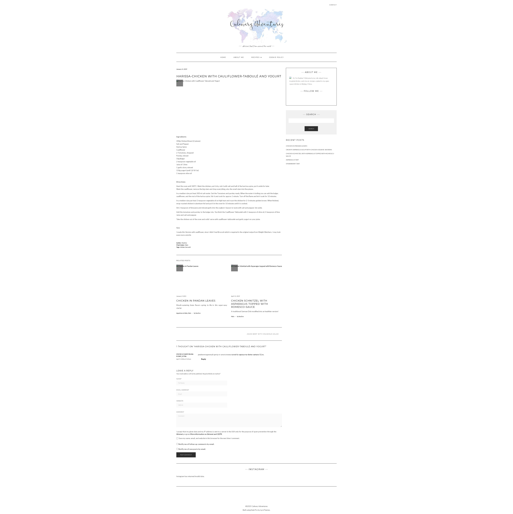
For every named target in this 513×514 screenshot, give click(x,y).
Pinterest (181, 6)
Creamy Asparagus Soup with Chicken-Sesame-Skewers (309, 150)
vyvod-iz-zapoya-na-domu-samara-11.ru (247, 354)
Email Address (182, 390)
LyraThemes (265, 510)
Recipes (255, 57)
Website (179, 401)
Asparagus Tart (292, 160)
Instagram (178, 6)
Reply (203, 359)
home (223, 57)
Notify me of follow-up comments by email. (196, 444)
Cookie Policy (276, 57)
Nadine (184, 243)
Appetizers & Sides (181, 313)
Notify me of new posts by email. (192, 449)
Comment (180, 412)
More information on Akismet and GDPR (206, 434)
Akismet (179, 434)
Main (186, 245)
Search (311, 129)
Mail (185, 6)
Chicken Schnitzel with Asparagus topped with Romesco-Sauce (249, 303)
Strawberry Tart (293, 164)
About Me (239, 57)
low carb (188, 247)
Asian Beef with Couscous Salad (263, 334)
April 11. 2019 (235, 296)
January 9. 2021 (181, 296)
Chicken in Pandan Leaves (195, 300)
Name (179, 379)
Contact (333, 5)
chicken (182, 247)
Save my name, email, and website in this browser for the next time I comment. (209, 438)
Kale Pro (254, 510)
